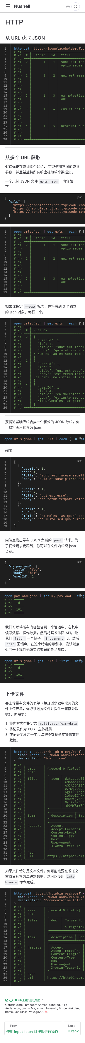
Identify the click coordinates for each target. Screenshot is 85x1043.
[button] (7, 6)
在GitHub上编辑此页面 (24, 1000)
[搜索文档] (75, 6)
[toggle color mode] (68, 6)
